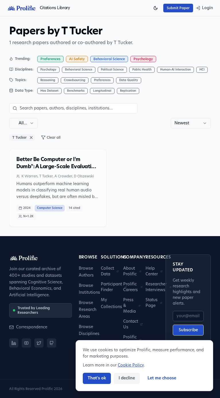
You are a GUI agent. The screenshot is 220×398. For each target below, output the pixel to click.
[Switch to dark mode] (155, 8)
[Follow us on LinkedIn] (13, 343)
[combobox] (23, 123)
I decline (127, 378)
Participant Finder (111, 287)
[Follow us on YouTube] (26, 343)
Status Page (152, 303)
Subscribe (188, 330)
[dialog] (144, 365)
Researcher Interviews (156, 287)
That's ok (97, 378)
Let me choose (162, 378)
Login (207, 8)
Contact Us (130, 324)
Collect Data (107, 271)
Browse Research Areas (87, 310)
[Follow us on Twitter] (39, 343)
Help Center (152, 271)
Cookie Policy (131, 365)
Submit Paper (178, 8)
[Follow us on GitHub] (51, 343)
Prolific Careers (130, 287)
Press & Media (129, 305)
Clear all (53, 137)
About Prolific (130, 271)
